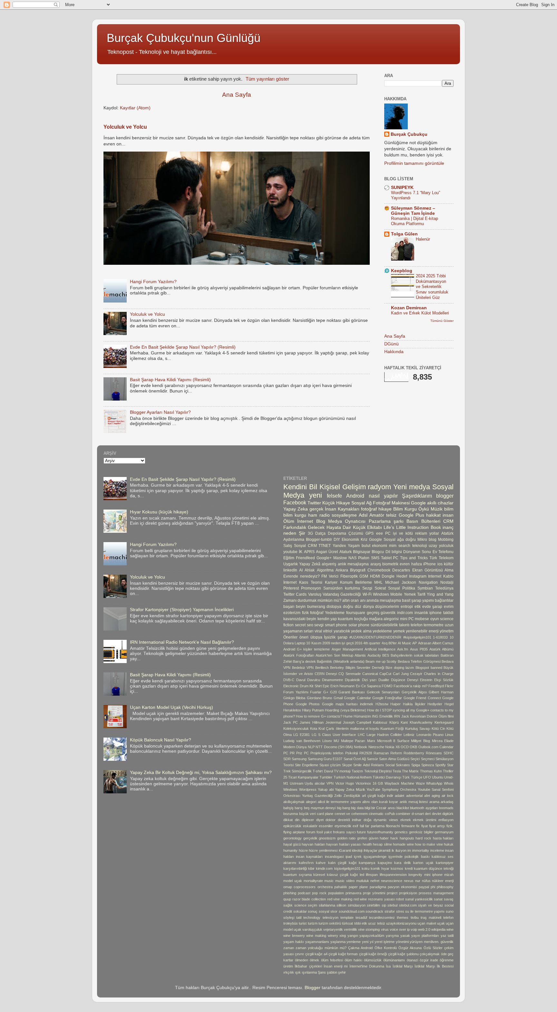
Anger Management (347, 649)
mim (392, 545)
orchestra (325, 887)
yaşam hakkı (293, 942)
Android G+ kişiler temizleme (306, 649)
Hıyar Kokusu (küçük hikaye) (159, 512)
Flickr (449, 686)
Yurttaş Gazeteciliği (317, 796)
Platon (363, 558)
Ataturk (345, 552)
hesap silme (382, 844)
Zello (338, 796)
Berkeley (337, 668)
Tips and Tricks (414, 558)
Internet (434, 576)
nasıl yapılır (383, 496)
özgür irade (429, 960)
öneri (303, 637)
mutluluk (362, 881)
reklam (421, 533)
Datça (320, 533)
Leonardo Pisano (430, 735)
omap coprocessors (299, 887)
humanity (290, 850)
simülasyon (357, 905)
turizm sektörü (329, 923)
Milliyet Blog (420, 741)
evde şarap (432, 606)
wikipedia (438, 929)
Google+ (324, 558)
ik (393, 850)
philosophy (445, 887)
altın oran (350, 600)
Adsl (363, 515)
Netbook (360, 747)
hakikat (433, 515)
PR (292, 753)
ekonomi (379, 545)
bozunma (290, 814)
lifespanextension (393, 875)
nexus (409, 881)
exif (355, 826)
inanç (448, 527)
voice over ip (400, 929)
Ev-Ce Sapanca (368, 686)
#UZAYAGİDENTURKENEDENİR (375, 637)
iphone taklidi (441, 612)
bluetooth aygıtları (424, 808)
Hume (348, 716)
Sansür (372, 759)
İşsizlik (330, 637)
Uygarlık (290, 564)
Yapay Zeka (295, 509)
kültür (449, 564)
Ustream (296, 783)
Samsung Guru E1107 (325, 759)
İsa (388, 966)
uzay (433, 545)
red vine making (339, 899)
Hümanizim (362, 716)
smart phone (336, 625)
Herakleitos (292, 710)
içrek (358, 856)
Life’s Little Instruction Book (412, 527)
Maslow (340, 558)
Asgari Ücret (327, 552)
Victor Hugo (344, 783)
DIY (337, 539)
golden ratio (346, 838)
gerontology (292, 838)
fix (418, 826)
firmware (408, 826)
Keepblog (401, 270)
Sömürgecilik (302, 771)
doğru (348, 606)
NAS (352, 558)
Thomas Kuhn (431, 771)
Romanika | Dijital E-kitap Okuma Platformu (414, 221)
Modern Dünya (295, 747)
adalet (399, 796)
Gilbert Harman (441, 692)
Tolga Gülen (404, 234)
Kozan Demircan (409, 307)
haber (384, 838)
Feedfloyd (436, 686)
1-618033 (440, 637)
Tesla (397, 771)
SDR (287, 759)
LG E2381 (301, 735)
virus (385, 929)
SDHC (449, 753)
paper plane (358, 887)
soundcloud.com (352, 911)
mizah (449, 875)
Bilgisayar (361, 552)
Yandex (339, 545)
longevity (415, 875)
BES (385, 655)
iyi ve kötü (403, 533)
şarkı (399, 521)
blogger (445, 496)
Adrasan (424, 643)
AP (414, 643)
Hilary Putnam (313, 710)
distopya (334, 606)
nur (417, 881)
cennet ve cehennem (351, 814)
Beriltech (322, 668)
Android (355, 496)
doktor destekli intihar (343, 820)
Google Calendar (357, 698)
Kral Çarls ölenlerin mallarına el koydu (348, 728)
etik (418, 606)
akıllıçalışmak (294, 802)
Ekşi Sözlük (444, 680)
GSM (363, 576)
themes (402, 917)
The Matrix (410, 771)
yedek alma (361, 631)
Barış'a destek (304, 661)
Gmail (338, 698)
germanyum (444, 832)
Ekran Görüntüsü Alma (433, 570)
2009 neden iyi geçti (338, 643)
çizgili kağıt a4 (316, 954)
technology (311, 917)
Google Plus (411, 515)
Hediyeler (434, 704)
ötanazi (412, 960)
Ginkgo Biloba (294, 698)
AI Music (404, 643)
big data (357, 808)
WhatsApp (434, 783)
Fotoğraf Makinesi (391, 503)
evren (405, 564)
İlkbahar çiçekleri (308, 966)
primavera (353, 893)
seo (310, 625)
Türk (406, 777)
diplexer (308, 820)
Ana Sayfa (236, 94)
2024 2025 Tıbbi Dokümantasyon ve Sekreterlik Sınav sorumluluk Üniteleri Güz (432, 286)
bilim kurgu (294, 515)
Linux (449, 735)
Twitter (314, 503)
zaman (288, 948)
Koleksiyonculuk (296, 728)
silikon (341, 905)
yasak (405, 936)
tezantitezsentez (382, 917)
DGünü (391, 344)
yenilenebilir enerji (422, 631)
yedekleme (382, 631)
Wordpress (308, 789)
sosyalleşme (344, 515)
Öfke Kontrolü (386, 948)
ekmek (405, 820)
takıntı (404, 625)
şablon (332, 972)
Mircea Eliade (443, 741)
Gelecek (316, 527)
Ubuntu (437, 777)
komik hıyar (380, 868)
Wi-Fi (367, 594)
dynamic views (386, 820)
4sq (384, 643)
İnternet (305, 521)
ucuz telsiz (376, 923)
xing (342, 936)
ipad (349, 856)
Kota (313, 728)
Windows (290, 789)
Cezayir (416, 674)
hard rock (423, 838)
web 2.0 (424, 929)
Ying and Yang (440, 594)
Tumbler (325, 777)
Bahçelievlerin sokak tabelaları (415, 655)
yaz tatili (447, 936)
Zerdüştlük (352, 796)
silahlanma (327, 905)
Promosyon (311, 588)
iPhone (429, 564)
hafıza (416, 564)
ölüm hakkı (353, 960)
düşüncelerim (387, 606)
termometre (434, 625)
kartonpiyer (445, 863)
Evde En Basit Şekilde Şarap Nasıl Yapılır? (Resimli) (183, 347)
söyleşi (288, 917)
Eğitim (288, 558)
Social (390, 765)
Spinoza (427, 765)
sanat (438, 899)
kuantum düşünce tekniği (434, 868)
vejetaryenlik (333, 929)
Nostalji (447, 582)
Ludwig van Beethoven (301, 741)
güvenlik (388, 612)
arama (434, 802)
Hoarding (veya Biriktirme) (345, 710)
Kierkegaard (444, 722)
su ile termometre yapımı (425, 911)
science (300, 905)
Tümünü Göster (442, 320)
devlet (436, 814)
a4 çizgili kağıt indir (377, 796)
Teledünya (444, 588)
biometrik (390, 564)
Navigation (428, 582)
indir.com (405, 612)
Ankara (342, 570)
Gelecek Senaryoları (383, 692)
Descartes (401, 570)
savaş (449, 899)
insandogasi (334, 856)
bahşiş (288, 808)
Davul (300, 680)
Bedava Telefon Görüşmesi (419, 661)
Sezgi (367, 588)
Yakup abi (326, 789)
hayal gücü (292, 844)
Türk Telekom (441, 558)
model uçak (292, 881)
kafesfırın (306, 863)
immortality (420, 850)
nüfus (426, 881)
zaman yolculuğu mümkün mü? (321, 948)
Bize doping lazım (400, 668)
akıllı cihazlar (440, 503)
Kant (404, 722)
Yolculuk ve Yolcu (125, 127)
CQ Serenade (349, 674)
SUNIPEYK (402, 187)
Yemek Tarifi (414, 594)
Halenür (423, 239)
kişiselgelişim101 (347, 868)
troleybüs (290, 923)
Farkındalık (294, 527)
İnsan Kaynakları (342, 509)
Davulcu (313, 680)
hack (394, 838)
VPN (330, 783)
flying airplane (294, 832)
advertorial (414, 796)
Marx (371, 741)
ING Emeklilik (382, 716)
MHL (378, 582)
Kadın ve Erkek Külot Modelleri (420, 313)
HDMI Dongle (382, 576)
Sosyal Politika (401, 588)
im (409, 850)
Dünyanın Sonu (417, 552)
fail (362, 826)
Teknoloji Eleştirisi (378, 771)
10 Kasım (313, 643)
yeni (315, 495)
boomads (446, 808)
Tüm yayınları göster (267, 79)
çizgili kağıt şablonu (403, 954)
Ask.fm (402, 649)
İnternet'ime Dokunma (366, 966)
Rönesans (434, 753)
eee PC (383, 533)
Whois (449, 783)
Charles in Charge (439, 674)
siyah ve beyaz (430, 905)
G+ (325, 692)
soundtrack (374, 911)
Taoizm (357, 771)
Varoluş (314, 594)
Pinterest (291, 588)
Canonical (370, 674)
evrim (449, 606)
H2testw (382, 704)
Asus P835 (419, 649)
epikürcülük (292, 826)
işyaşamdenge (375, 856)
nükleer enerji (443, 881)
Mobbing (446, 539)
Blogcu (378, 552)
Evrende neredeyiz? (301, 576)
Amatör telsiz (382, 515)
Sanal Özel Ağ (355, 759)
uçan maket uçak (431, 923)
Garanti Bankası (351, 692)
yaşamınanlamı (317, 942)
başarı (288, 606)
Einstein (426, 680)
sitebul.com (408, 905)
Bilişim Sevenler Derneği (365, 668)
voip (414, 929)
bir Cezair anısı (383, 808)
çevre (299, 954)
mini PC (407, 619)
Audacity (374, 655)
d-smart (418, 814)
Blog (320, 521)
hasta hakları (443, 838)
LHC (361, 735)
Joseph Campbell (357, 722)
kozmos (397, 868)
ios (440, 564)
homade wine (403, 844)
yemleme (354, 942)
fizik (305, 612)
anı (363, 600)
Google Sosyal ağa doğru (392, 539)
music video (345, 881)
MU (336, 741)
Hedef (401, 576)
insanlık (421, 612)
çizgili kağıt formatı (343, 954)
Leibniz (409, 735)
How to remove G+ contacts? (319, 716)
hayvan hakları (313, 844)
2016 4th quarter (367, 643)
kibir (311, 868)
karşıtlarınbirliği (295, 868)
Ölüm (288, 521)
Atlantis (360, 655)
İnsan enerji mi (336, 966)
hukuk (449, 844)
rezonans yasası (381, 899)
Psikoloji (351, 753)
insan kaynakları (309, 856)
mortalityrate (313, 881)
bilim (449, 509)
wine (450, 929)
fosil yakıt (324, 832)
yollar (434, 533)
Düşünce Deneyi (404, 680)
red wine (360, 899)
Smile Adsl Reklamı (368, 765)
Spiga (415, 765)
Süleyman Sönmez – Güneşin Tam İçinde (413, 211)
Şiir (302, 533)
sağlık (288, 905)
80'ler (392, 643)
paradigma (378, 887)
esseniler (326, 826)
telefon (417, 625)
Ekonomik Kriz (354, 539)
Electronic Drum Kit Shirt (302, 686)
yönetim (447, 631)
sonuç (313, 911)
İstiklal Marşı (403, 966)
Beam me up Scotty (381, 661)
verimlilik (350, 929)
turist (303, 923)
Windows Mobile (387, 594)
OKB (413, 747)
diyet (320, 820)
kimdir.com (324, 868)
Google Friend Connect (422, 698)
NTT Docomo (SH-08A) (334, 747)
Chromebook (378, 570)
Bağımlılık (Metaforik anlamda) (341, 661)
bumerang (316, 606)
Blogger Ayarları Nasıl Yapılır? (160, 412)
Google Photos (308, 704)
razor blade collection (309, 899)
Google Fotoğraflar (387, 698)
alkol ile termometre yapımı (339, 802)
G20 (333, 692)
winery (333, 936)
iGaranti (345, 850)
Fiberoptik (349, 576)
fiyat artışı (437, 826)
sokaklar (300, 911)
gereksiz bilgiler (421, 832)
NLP (311, 747)
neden (289, 533)
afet (427, 796)
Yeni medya (411, 487)
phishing (289, 893)
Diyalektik (352, 680)
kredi (409, 868)
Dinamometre (332, 680)
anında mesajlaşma (383, 600)
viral (318, 631)
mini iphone (433, 875)
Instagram (417, 576)
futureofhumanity (380, 832)
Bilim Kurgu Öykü (411, 509)
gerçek (316, 509)
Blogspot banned (428, 668)
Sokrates (403, 765)
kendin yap (327, 619)
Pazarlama (380, 521)
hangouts (407, 838)
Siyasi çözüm (330, 765)
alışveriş (329, 564)
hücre (303, 850)
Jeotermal (333, 722)
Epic (326, 686)
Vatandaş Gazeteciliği (342, 594)
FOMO (387, 686)
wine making (316, 936)
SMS (375, 558)
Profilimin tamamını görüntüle (414, 163)
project (392, 893)
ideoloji (357, 850)
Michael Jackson (400, 582)
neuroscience (391, 881)
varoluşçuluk (312, 929)
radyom (379, 487)
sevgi (319, 625)
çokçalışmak (430, 954)
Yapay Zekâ (309, 564)
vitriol (327, 631)
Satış (287, 545)
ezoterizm (291, 612)
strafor (390, 911)
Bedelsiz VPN (303, 668)
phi (433, 887)
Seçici (415, 759)
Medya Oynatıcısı (347, 521)
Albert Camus (443, 643)
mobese (422, 619)
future (361, 832)
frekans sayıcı (344, 832)
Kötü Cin (438, 728)
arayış (375, 564)
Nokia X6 (392, 747)
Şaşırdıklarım (417, 496)
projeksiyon (408, 893)
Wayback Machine (399, 783)
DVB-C (288, 680)
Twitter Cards (295, 594)
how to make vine (429, 844)
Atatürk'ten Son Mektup (334, 655)
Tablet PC (390, 558)
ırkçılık (288, 972)
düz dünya (364, 606)
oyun (434, 619)
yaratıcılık (342, 631)
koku (365, 868)
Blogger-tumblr (319, 539)
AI (301, 570)
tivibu (415, 917)
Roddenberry (414, 753)
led (362, 875)
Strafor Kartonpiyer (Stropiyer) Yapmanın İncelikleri (182, 609)
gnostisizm (327, 838)
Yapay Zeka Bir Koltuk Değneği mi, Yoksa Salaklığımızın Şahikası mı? (201, 772)
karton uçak (423, 863)
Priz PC (302, 753)
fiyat (424, 826)
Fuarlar (315, 692)
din (297, 820)
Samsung (299, 759)
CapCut (385, 674)
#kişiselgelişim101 (417, 637)
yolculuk (446, 545)
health (367, 844)
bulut (366, 545)
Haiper (395, 704)
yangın (352, 936)
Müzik (437, 509)
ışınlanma (309, 972)
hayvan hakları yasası (343, 844)
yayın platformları (425, 936)
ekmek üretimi (424, 820)
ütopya (316, 637)
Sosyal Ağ (361, 503)
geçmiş (373, 612)
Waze (420, 783)
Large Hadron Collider (384, 735)
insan (448, 515)
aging (436, 796)
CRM (448, 521)
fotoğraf (369, 509)
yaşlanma (338, 942)
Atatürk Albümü (441, 649)
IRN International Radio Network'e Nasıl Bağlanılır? (182, 642)
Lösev (327, 741)
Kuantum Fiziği (392, 728)
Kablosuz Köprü (386, 722)
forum (310, 832)
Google (418, 503)
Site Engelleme (306, 765)
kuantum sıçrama (297, 875)
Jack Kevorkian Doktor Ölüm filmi (427, 716)
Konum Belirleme (356, 582)
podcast (304, 893)
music (329, 881)
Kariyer (331, 582)
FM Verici (329, 576)
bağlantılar (444, 600)
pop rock (319, 893)
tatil (298, 917)
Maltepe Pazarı (353, 741)
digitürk (448, 814)
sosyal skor (328, 911)
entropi (407, 606)
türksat (347, 923)
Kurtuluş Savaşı (417, 728)
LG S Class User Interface (334, 735)
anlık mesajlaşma (353, 564)
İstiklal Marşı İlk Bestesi (434, 966)
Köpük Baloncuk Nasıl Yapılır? (160, 740)
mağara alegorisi (384, 619)
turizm (313, 923)
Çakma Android (360, 948)
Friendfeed (305, 558)
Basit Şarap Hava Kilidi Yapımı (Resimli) (170, 379)
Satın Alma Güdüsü (394, 759)
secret (300, 625)
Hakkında (394, 351)
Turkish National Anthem (353, 777)
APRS (309, 552)
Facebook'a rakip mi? (410, 686)
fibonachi (393, 826)
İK (300, 552)
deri (428, 814)
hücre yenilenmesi (323, 850)
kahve (321, 863)
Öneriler (290, 637)
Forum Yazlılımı (295, 692)
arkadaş (447, 802)
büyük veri (307, 814)
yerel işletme (385, 942)
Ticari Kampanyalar (303, 777)
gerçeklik (310, 838)
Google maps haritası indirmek (347, 704)
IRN (397, 716)
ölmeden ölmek (307, 960)
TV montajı (342, 771)
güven (373, 838)
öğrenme (447, 960)
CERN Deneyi (326, 674)
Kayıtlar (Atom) (135, 107)
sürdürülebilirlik (384, 625)
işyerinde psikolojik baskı (408, 856)
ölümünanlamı (394, 960)
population (336, 893)
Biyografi (358, 570)
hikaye (385, 509)
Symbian (425, 588)
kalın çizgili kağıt (342, 863)
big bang (343, 808)
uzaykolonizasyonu (401, 923)
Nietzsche (376, 747)
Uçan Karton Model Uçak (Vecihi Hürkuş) (171, 707)
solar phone (359, 625)
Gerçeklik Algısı (414, 692)
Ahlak (310, 570)
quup (287, 899)
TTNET (324, 545)
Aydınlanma (293, 539)
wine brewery (294, 936)
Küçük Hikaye (336, 503)
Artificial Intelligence (380, 649)
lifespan (372, 875)
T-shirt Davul (323, 771)
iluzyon (401, 850)
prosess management (436, 893)
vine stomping (369, 929)
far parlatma (375, 826)
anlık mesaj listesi (414, 802)
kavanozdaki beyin (299, 619)
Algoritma (325, 570)
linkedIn (290, 570)
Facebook (294, 502)
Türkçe (416, 777)
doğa (367, 820)
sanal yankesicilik (419, 899)
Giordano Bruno (319, 698)
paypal (424, 887)
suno (450, 911)
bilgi (367, 808)
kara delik (402, 863)
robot (400, 899)
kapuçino (385, 863)
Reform (396, 753)
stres (400, 911)
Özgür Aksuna (410, 948)
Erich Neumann (342, 686)
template (347, 917)
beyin (301, 606)
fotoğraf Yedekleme (327, 612)
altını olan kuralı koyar (380, 802)
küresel (319, 875)
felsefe (334, 496)
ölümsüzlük (373, 960)
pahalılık (340, 887)
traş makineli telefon (437, 917)
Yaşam (354, 545)
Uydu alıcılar (315, 783)
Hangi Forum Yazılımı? (153, 281)
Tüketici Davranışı (387, 777)
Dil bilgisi (394, 552)
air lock (448, 796)
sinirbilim (373, 905)
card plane (325, 814)
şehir (342, 972)
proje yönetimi (374, 893)
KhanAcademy (421, 722)
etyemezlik (343, 826)
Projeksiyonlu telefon (326, 753)
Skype (347, 765)
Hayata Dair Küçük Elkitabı (354, 527)
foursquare (355, 612)
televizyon (330, 917)
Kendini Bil (300, 487)
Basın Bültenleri (423, 521)
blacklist (402, 808)
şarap (342, 637)
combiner (403, 814)
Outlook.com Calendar (436, 747)
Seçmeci (428, 759)
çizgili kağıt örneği (373, 954)
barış (299, 808)
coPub (390, 814)
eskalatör (310, 826)
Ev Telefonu (443, 552)
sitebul (392, 905)
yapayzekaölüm (371, 936)
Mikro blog (426, 539)
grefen (362, 838)
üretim (288, 966)
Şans (322, 972)
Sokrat (380, 588)
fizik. (450, 826)
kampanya (367, 863)
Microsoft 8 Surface (393, 741)
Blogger (312, 987)
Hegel (449, 704)
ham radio (318, 515)
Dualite (383, 680)
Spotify (440, 765)
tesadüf (361, 917)
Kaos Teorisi (310, 582)
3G (310, 533)
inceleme (437, 850)
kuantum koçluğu (353, 619)
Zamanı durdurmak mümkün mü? (312, 600)
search (404, 545)
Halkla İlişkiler (414, 704)
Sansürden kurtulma (341, 588)
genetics (401, 832)
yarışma (392, 936)
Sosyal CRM (305, 545)
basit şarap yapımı (418, 600)
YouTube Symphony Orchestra (391, 789)
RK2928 (365, 753)
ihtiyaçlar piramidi (377, 850)
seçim (312, 905)
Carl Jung (401, 674)
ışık (298, 972)
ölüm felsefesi (332, 960)
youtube (290, 552)
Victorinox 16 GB (369, 783)
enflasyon (446, 820)
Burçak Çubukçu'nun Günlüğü (183, 38)
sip (384, 905)
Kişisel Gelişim (342, 487)
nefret (374, 881)
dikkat (288, 820)
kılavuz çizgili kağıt (342, 875)
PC (285, 753)
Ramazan (381, 753)
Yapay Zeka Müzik (350, 789)
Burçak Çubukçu (409, 134)
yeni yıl (367, 942)
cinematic (376, 814)
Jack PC (290, 722)
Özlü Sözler (433, 948)
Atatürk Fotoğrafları (298, 655)
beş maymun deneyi (320, 808)
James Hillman (312, 722)
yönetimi (402, 942)
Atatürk (447, 533)
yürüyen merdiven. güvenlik (432, 942)
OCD (405, 747)
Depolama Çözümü (345, 533)
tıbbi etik (360, 923)
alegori (311, 802)
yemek (399, 631)
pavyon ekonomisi (402, 887)
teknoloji (419, 545)
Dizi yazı (369, 680)
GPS (370, 533)
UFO (427, 777)
